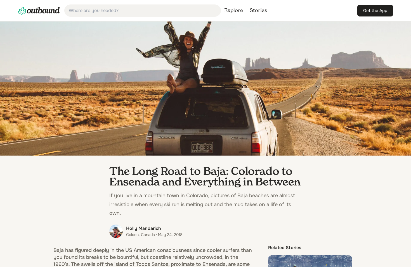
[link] (39, 10)
